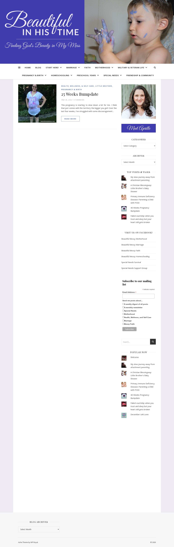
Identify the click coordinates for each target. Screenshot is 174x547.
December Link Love (140, 414)
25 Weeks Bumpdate (79, 94)
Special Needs (111, 75)
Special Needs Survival (131, 262)
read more (70, 119)
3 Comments (78, 99)
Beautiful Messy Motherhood (134, 239)
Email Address (129, 292)
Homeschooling (60, 75)
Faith (87, 67)
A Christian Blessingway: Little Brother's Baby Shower (141, 188)
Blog (38, 67)
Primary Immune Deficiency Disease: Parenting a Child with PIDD (143, 199)
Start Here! (52, 67)
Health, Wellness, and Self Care (137, 317)
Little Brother (103, 86)
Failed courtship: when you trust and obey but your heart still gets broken (142, 219)
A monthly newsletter (133, 307)
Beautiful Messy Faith (130, 250)
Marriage (71, 67)
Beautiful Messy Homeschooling (135, 256)
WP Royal (34, 542)
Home (28, 67)
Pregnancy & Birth (32, 75)
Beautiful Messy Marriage (132, 244)
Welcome (135, 357)
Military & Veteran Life (131, 67)
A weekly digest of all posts (136, 304)
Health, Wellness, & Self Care (77, 86)
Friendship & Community (140, 75)
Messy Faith (129, 324)
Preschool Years (86, 75)
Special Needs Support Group (134, 268)
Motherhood (102, 67)
